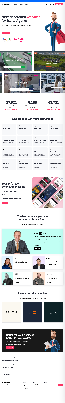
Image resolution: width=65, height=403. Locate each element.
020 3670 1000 (51, 4)
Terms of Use (35, 386)
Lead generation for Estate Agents (26, 392)
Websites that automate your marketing (11, 198)
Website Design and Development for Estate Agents (27, 385)
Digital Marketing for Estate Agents (26, 389)
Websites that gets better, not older (10, 191)
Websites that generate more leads (10, 195)
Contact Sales (35, 384)
